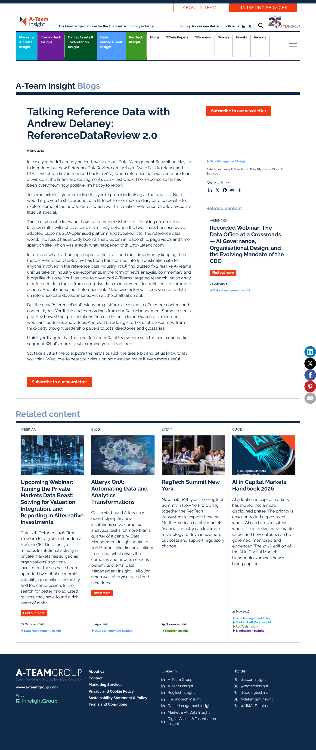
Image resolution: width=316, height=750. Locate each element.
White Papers (177, 37)
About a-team (200, 7)
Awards (260, 37)
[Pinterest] (310, 386)
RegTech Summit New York (191, 485)
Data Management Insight (111, 42)
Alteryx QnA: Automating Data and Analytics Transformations (119, 491)
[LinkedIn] (310, 352)
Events (241, 37)
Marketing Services (263, 7)
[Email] (310, 398)
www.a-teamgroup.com (37, 687)
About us (96, 671)
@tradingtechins (254, 692)
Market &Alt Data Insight (26, 42)
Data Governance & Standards (227, 169)
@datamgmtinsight (257, 699)
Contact (96, 678)
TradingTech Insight (51, 39)
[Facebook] (310, 375)
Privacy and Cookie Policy (111, 691)
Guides (223, 37)
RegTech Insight (136, 39)
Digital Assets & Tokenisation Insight (80, 42)
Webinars (203, 37)
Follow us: (232, 26)
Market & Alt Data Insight (253, 622)
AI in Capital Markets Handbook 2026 (259, 485)
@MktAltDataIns (254, 705)
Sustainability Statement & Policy (118, 698)
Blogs (154, 37)
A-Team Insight (180, 686)
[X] (310, 363)
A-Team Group (180, 679)
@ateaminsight (253, 679)
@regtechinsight (254, 686)
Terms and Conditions (108, 704)
